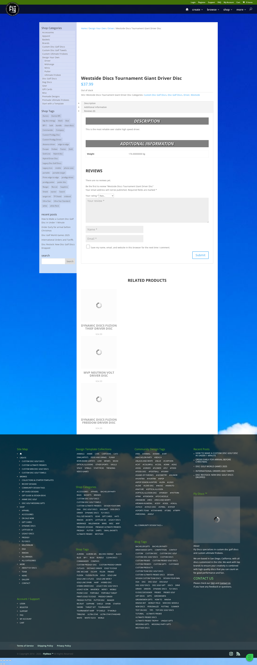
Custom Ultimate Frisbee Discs (150, 574)
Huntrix (152, 478)
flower (157, 468)
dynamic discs (160, 589)
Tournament (104, 607)
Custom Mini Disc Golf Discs (35, 469)
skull (174, 503)
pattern (175, 493)
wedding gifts (142, 624)
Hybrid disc (58, 153)
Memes (107, 461)
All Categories (29, 560)
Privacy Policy (64, 645)
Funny (112, 457)
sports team (143, 510)
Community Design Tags (33, 488)
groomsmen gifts (143, 599)
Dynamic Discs (29, 526)
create (196, 9)
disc (175, 464)
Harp (96, 582)
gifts (149, 596)
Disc (144, 582)
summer (175, 606)
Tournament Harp (85, 610)
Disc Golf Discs (175, 94)
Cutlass (80, 568)
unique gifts (167, 620)
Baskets (46, 39)
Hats (117, 516)
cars (97, 454)
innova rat (140, 603)
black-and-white (145, 461)
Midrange (49, 64)
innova (167, 599)
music (116, 461)
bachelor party (159, 546)
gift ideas (140, 596)
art (165, 454)
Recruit (54, 187)
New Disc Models (171, 603)
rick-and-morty (163, 500)
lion (163, 482)
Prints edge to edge (51, 177)
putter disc (61, 182)
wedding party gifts (161, 624)
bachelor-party (144, 457)
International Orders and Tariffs (57, 239)
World (101, 618)
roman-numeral (144, 503)
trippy (177, 510)
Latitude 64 (27, 529)
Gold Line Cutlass (85, 579)
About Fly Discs (29, 568)
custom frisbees (143, 564)
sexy (158, 503)
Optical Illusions (85, 464)
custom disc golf (168, 553)
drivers (147, 589)
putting (165, 606)
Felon (102, 571)
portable (46, 172)
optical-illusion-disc (147, 493)
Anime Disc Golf (29, 499)
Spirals (88, 468)
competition (161, 550)
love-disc (149, 485)
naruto (170, 485)
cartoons (106, 454)
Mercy (105, 589)
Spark (108, 603)
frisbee (54, 149)
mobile (58, 168)
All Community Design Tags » (148, 525)
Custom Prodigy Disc (51, 135)
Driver (111, 28)
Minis (47, 67)
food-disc (141, 471)
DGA (24, 549)
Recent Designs (29, 484)
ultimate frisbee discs (146, 617)
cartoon (169, 461)
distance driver (49, 144)
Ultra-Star (47, 201)
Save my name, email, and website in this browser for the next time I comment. (130, 247)
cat (138, 464)
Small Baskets (111, 530)
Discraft (104, 509)
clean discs (69, 125)
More (239, 9)
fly (166, 468)
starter (53, 191)
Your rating (92, 195)
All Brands (27, 556)
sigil (166, 503)
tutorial (139, 613)
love (139, 485)
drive (177, 585)
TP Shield (57, 196)
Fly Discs (26, 541)
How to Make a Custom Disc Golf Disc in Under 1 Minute (217, 454)
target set (47, 196)
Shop (226, 9)
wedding (141, 514)
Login (193, 2)
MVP (118, 523)
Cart (238, 2)
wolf (151, 514)
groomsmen (160, 596)
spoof (172, 507)
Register (201, 2)
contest (173, 550)
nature (140, 489)
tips (151, 610)
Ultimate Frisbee (52, 75)
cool (159, 464)
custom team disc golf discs (149, 571)
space (139, 507)
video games (83, 471)
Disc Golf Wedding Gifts (33, 503)
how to (158, 599)
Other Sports (101, 464)
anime (157, 454)
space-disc (151, 507)
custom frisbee (142, 560)
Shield (45, 191)
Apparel (46, 36)
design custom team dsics (148, 578)
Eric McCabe (82, 571)
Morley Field (154, 603)
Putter (47, 71)
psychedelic (163, 496)
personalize (153, 606)
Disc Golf (152, 582)
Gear (44, 85)
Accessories (48, 32)
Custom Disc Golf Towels (54, 50)
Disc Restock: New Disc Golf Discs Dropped (214, 476)
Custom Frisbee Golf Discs (165, 560)
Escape (46, 149)
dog (139, 468)
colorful (148, 464)
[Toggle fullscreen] (4, 660)
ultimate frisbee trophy (147, 620)
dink (167, 464)
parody (164, 493)
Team (24, 571)
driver (148, 468)
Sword (62, 191)
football (154, 471)
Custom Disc (151, 553)
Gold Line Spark (84, 582)
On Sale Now (28, 518)
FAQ (219, 2)
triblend (67, 196)
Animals (80, 454)
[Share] (7, 660)
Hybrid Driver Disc (50, 158)
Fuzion (63, 149)
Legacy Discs (28, 533)
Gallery (25, 579)
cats (116, 454)
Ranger (46, 187)
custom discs (166, 557)
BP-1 (45, 125)
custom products (144, 567)
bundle (59, 125)
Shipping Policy (45, 645)
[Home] (187, 11)
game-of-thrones (145, 475)
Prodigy (25, 537)
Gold (71, 149)
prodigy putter (48, 182)
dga (137, 582)
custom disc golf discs (227, 549)
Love (99, 461)
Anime (90, 454)
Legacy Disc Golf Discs (52, 163)
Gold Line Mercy (104, 579)
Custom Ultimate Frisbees (55, 53)
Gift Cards (47, 89)
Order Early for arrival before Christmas (213, 460)
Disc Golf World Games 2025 (55, 235)
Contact (26, 583)
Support (211, 2)
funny (166, 471)
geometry (162, 475)
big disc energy (49, 120)
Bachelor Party (108, 491)
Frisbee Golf (169, 592)
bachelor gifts (142, 546)
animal (147, 454)
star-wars (157, 510)
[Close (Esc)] (10, 660)
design (170, 574)
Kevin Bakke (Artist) (86, 461)
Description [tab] (90, 103)
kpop (162, 478)
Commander (48, 130)
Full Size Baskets (85, 516)
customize (174, 564)
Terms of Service (25, 645)
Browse (212, 9)
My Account (229, 2)
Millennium (27, 545)
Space (79, 468)
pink (139, 496)
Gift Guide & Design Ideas (34, 495)
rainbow (141, 500)
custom (139, 553)
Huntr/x (141, 478)
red (150, 500)
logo (171, 482)
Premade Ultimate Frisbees (55, 100)
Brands (45, 43)
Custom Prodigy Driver (52, 139)
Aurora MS (55, 116)
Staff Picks (99, 468)
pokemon (148, 496)
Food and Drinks (99, 457)
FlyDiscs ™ (48, 653)
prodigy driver (67, 177)
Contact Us (225, 583)
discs (170, 585)
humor (174, 475)
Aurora (45, 116)
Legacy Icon (47, 168)
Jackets (89, 520)
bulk (51, 125)
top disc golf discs (165, 610)
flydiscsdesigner (143, 592)
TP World (112, 610)
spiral (163, 507)
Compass (60, 130)
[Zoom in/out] (1, 660)
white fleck (54, 206)
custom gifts (160, 564)
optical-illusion (155, 489)
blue (67, 120)
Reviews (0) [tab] (89, 111)
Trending (110, 468)
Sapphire (64, 187)
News (24, 575)
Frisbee (157, 592)
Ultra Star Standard (62, 201)
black (60, 120)
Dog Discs (47, 82)
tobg (168, 510)
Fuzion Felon (92, 575)
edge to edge (63, 144)
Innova (25, 553)
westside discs (142, 628)
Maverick (95, 589)
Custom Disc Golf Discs (155, 94)
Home (84, 28)
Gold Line (46, 153)
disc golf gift (158, 585)
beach (159, 457)
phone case (68, 168)
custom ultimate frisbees (210, 553)
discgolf (163, 582)
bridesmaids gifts (143, 550)
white (45, 206)
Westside (195, 94)
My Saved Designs (30, 491)
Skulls (114, 464)
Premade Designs (51, 96)
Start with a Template (53, 103)
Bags (79, 495)
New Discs (140, 606)
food (173, 468)
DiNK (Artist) (82, 457)
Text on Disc (141, 610)
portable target (59, 172)
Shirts (99, 530)
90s (138, 454)
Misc (44, 92)
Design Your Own (97, 28)
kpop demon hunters (147, 482)
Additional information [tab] (95, 107)
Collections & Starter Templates (38, 480)
